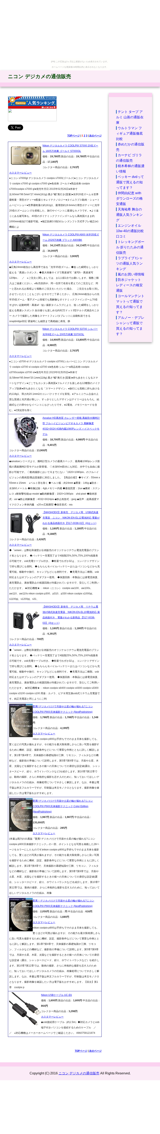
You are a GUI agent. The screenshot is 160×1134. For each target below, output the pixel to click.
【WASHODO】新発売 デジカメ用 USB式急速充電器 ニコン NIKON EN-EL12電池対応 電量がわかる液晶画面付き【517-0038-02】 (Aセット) (71, 518)
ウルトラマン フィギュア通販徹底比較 (129, 133)
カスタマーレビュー (20, 172)
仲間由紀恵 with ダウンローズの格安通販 (129, 198)
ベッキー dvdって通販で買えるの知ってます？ (130, 182)
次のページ (95, 135)
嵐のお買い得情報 (131, 274)
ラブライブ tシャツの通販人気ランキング (129, 263)
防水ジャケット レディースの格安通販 (129, 285)
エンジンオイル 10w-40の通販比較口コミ (130, 231)
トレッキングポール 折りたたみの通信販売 (130, 247)
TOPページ (73, 135)
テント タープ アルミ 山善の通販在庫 (130, 117)
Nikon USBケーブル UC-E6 (56, 995)
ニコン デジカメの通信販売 (39, 76)
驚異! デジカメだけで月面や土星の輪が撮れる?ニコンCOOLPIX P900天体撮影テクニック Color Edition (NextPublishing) (63, 806)
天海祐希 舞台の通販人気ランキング (129, 215)
